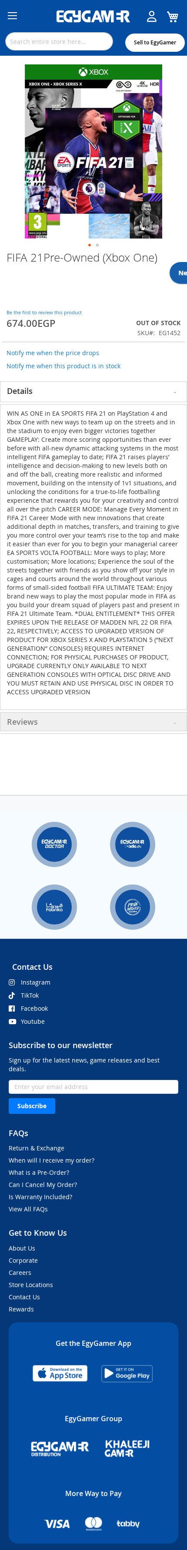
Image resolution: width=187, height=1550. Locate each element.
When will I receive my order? (51, 1160)
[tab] (93, 391)
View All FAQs (28, 1209)
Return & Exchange (36, 1148)
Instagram (35, 982)
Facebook (34, 1008)
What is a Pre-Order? (39, 1172)
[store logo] (93, 16)
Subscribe (32, 1106)
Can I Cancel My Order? (43, 1184)
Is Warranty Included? (40, 1197)
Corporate (23, 1260)
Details (20, 391)
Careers (20, 1272)
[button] (90, 245)
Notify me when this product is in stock (63, 366)
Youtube (33, 1021)
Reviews (22, 721)
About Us (22, 1248)
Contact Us (24, 1297)
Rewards (21, 1309)
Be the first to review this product (44, 312)
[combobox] (59, 41)
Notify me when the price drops (53, 353)
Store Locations (31, 1285)
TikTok (30, 995)
